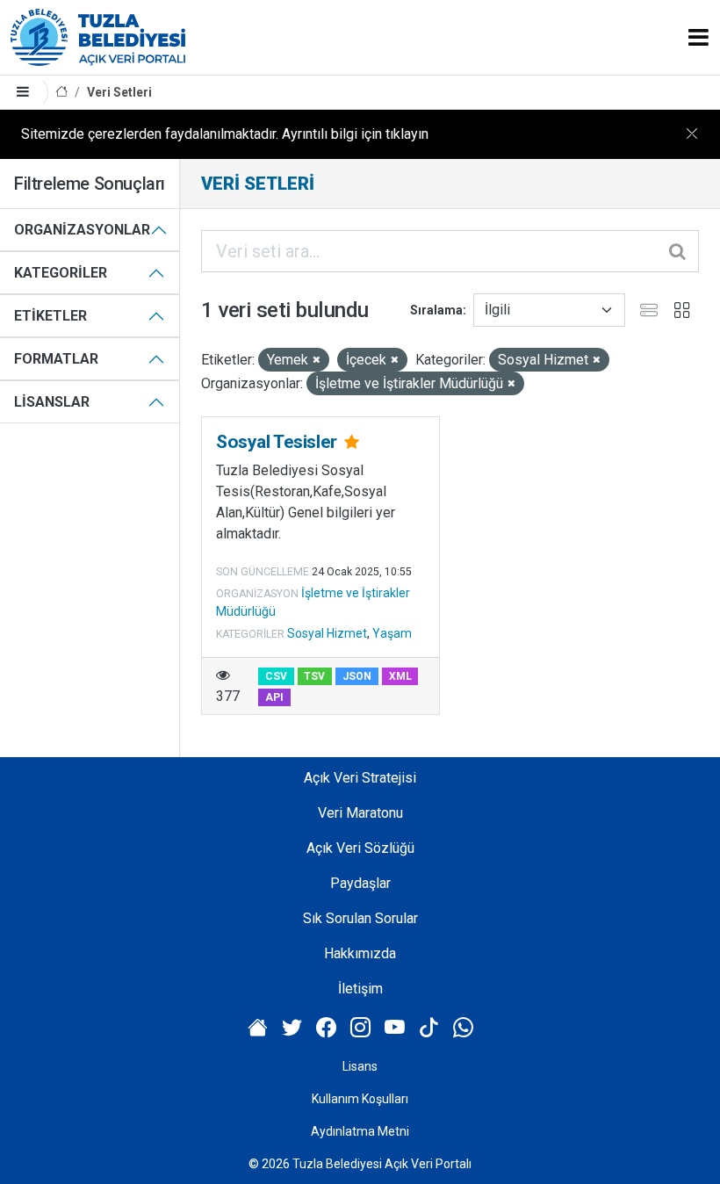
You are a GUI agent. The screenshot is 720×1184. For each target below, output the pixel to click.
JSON (356, 676)
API (274, 697)
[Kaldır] (316, 360)
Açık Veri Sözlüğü (360, 848)
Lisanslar (52, 401)
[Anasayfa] (61, 92)
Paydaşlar (360, 883)
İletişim (360, 988)
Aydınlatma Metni (360, 1131)
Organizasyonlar (82, 229)
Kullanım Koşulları (360, 1099)
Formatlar (56, 358)
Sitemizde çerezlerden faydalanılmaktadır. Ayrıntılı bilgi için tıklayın (224, 134)
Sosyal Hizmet (327, 633)
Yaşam (392, 633)
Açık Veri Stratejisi (360, 777)
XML (400, 676)
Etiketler (50, 315)
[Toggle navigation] (698, 37)
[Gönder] (679, 251)
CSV (276, 676)
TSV (314, 676)
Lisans (360, 1066)
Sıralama (436, 310)
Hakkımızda (360, 953)
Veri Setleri (119, 92)
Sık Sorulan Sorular (360, 918)
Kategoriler (60, 272)
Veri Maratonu (360, 813)
